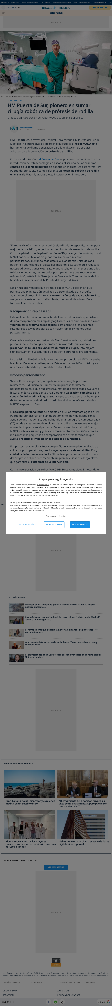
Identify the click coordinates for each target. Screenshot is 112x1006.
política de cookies (37, 495)
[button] (56, 516)
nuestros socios (43, 485)
